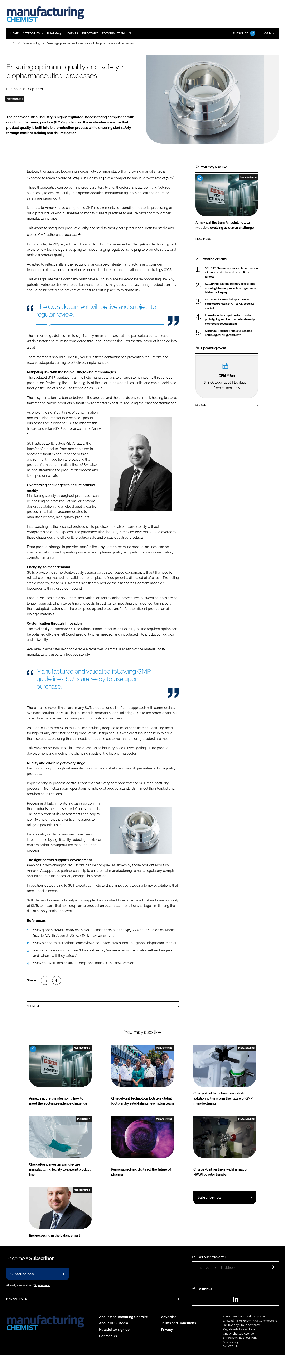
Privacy (167, 1330)
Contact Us (108, 1336)
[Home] (14, 43)
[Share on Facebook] (56, 980)
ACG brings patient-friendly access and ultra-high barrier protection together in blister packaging (230, 288)
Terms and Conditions (178, 1323)
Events (72, 33)
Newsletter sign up (114, 1330)
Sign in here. (42, 1285)
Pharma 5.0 (55, 33)
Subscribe (240, 33)
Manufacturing (15, 99)
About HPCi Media (113, 1323)
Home (14, 33)
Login (267, 33)
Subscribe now (209, 1197)
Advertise (169, 1317)
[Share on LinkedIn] (45, 980)
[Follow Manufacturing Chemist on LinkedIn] (235, 1301)
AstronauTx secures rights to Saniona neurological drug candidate (228, 333)
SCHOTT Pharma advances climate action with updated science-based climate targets (231, 272)
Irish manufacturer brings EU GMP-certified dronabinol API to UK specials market (229, 303)
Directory (90, 33)
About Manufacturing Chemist (123, 1317)
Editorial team (113, 33)
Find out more (16, 1298)
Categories (31, 33)
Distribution (83, 1118)
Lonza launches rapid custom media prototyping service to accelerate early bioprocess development (230, 319)
